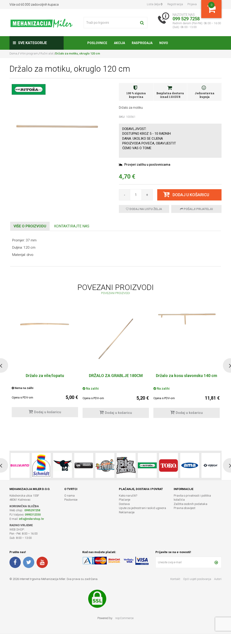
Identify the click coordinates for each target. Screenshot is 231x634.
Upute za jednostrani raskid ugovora (142, 508)
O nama (69, 495)
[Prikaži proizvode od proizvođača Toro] (147, 465)
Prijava (192, 4)
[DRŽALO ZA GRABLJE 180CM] (116, 338)
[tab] (30, 226)
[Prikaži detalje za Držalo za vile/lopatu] (45, 322)
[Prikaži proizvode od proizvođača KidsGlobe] (83, 465)
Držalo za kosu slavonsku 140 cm (186, 375)
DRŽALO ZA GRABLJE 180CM (116, 375)
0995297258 (32, 510)
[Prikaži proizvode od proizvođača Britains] (104, 465)
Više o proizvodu (30, 226)
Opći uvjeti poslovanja (197, 579)
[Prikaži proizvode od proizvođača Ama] (168, 465)
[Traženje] (142, 22)
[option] (115, 365)
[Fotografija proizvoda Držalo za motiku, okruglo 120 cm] (60, 126)
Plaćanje (124, 499)
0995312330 (33, 514)
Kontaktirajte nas (71, 226)
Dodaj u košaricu (47, 412)
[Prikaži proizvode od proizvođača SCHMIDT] (20, 465)
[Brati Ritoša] (28, 89)
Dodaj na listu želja (145, 209)
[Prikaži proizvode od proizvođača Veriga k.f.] (189, 465)
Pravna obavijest (184, 508)
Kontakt (175, 579)
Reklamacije (126, 512)
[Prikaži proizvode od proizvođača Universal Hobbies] (62, 465)
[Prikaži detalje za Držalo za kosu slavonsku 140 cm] (186, 319)
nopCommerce (124, 618)
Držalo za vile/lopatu (45, 375)
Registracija (175, 4)
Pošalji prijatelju (198, 209)
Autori (218, 579)
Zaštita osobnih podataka (190, 504)
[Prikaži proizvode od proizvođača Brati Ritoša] (126, 465)
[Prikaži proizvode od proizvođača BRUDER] (210, 465)
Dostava (124, 504)
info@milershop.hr (31, 519)
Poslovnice (70, 499)
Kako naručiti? (128, 495)
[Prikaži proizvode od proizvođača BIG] (41, 465)
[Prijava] (216, 562)
